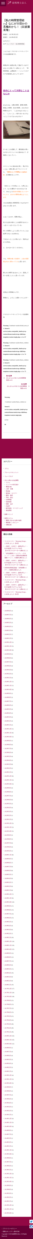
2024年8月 (7, 697)
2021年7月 (7, 843)
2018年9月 (7, 953)
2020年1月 (7, 890)
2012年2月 (7, 1197)
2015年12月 (8, 1075)
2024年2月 (7, 721)
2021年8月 (7, 839)
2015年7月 (7, 1095)
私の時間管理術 (20, 44)
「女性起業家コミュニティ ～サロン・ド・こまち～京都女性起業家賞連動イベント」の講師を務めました (15, 555)
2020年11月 (8, 855)
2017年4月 (7, 1020)
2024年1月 (7, 725)
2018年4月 (7, 973)
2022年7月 (7, 796)
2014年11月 (8, 1122)
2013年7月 (7, 1162)
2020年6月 (7, 870)
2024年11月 (8, 685)
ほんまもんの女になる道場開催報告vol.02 (17, 387)
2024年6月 (7, 705)
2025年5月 (7, 670)
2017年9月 (7, 1000)
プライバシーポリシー (10, 1228)
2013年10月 (8, 1154)
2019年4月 (7, 925)
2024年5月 (7, 709)
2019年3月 (7, 929)
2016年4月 (7, 1063)
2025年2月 (7, 673)
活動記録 (9, 524)
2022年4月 (7, 807)
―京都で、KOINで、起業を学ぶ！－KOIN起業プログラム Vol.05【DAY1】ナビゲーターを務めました (16, 587)
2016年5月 (7, 1059)
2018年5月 (7, 969)
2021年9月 (7, 835)
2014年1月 (7, 1146)
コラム (6, 468)
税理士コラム (8, 518)
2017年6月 (7, 1012)
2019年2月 (7, 933)
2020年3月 (7, 882)
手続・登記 (9, 497)
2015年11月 (8, 1079)
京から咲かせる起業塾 (11, 480)
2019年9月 (7, 906)
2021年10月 (8, 831)
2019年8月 (7, 910)
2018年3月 (7, 977)
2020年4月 (7, 878)
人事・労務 (9, 489)
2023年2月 (7, 768)
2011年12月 (8, 1205)
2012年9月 (7, 1185)
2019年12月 (8, 894)
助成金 (8, 491)
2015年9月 (7, 1087)
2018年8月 (7, 957)
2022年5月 (7, 803)
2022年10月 (8, 784)
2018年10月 (8, 949)
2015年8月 (7, 1091)
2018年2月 (7, 981)
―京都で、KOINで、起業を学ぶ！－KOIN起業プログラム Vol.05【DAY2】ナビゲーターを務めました (16, 575)
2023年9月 (7, 740)
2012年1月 (7, 1201)
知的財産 (9, 502)
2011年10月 (8, 1213)
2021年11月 (8, 827)
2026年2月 (7, 634)
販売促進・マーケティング (14, 508)
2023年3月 (7, 764)
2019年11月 (8, 898)
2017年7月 (7, 1008)
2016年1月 (7, 1071)
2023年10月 (8, 736)
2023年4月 (7, 760)
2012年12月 (8, 1173)
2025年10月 (8, 650)
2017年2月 (7, 1028)
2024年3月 (7, 717)
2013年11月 (8, 1150)
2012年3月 (7, 1193)
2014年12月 (8, 1118)
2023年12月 (8, 729)
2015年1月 (7, 1114)
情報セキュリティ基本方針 (11, 1231)
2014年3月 (7, 1142)
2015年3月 (7, 1106)
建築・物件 (9, 495)
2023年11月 (8, 733)
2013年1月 (7, 1169)
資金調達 (9, 510)
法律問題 (9, 499)
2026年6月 (7, 618)
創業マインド (8, 514)
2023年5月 (7, 756)
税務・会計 (9, 504)
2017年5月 (7, 1016)
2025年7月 (7, 662)
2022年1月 (7, 819)
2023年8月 (7, 744)
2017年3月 (7, 1024)
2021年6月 (7, 847)
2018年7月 (7, 961)
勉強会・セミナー (11, 493)
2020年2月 (7, 886)
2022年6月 (7, 799)
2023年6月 (7, 752)
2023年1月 (7, 772)
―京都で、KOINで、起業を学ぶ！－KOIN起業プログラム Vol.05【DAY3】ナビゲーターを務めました (16, 563)
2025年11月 (8, 646)
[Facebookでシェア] (31, 1226)
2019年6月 (7, 918)
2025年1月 (7, 677)
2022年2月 (7, 815)
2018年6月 (7, 965)
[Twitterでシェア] (31, 1221)
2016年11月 (8, 1040)
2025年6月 (7, 666)
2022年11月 (8, 780)
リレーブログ (10, 44)
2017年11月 (8, 992)
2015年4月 (7, 1103)
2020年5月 (7, 874)
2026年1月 (7, 638)
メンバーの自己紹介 (12, 484)
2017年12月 (8, 988)
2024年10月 (8, 689)
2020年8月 (7, 862)
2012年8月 (7, 1189)
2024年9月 (7, 693)
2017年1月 (7, 1032)
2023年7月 (7, 748)
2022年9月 (7, 788)
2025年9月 (7, 654)
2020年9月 (7, 858)
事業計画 (9, 486)
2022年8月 (7, 792)
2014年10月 (8, 1126)
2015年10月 (8, 1083)
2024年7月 (7, 701)
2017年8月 (7, 1004)
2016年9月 (7, 1047)
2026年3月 (7, 630)
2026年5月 (7, 622)
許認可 (8, 506)
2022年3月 (7, 811)
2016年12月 (8, 1036)
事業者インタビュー (12, 522)
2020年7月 (7, 866)
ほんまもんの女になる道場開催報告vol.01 (16, 379)
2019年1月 (7, 937)
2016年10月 (8, 1044)
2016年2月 (7, 1067)
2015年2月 (7, 1110)
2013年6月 (7, 1166)
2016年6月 (7, 1055)
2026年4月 (7, 626)
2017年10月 (8, 996)
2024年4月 (7, 713)
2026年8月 (7, 610)
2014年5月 (7, 1138)
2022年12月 (8, 776)
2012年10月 (8, 1181)
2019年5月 (7, 921)
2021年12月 (8, 823)
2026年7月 (7, 614)
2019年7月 (7, 914)
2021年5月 (7, 851)
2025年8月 (7, 658)
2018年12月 (8, 941)
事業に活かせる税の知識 (13, 520)
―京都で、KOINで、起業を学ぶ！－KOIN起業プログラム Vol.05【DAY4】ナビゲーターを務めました (16, 548)
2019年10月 (8, 902)
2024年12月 (8, 681)
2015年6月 (7, 1099)
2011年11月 (8, 1209)
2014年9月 (7, 1130)
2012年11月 (8, 1177)
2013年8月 (7, 1158)
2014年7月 (7, 1134)
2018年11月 (8, 945)
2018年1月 (7, 984)
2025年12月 (8, 642)
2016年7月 (7, 1051)
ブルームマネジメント (11, 472)
